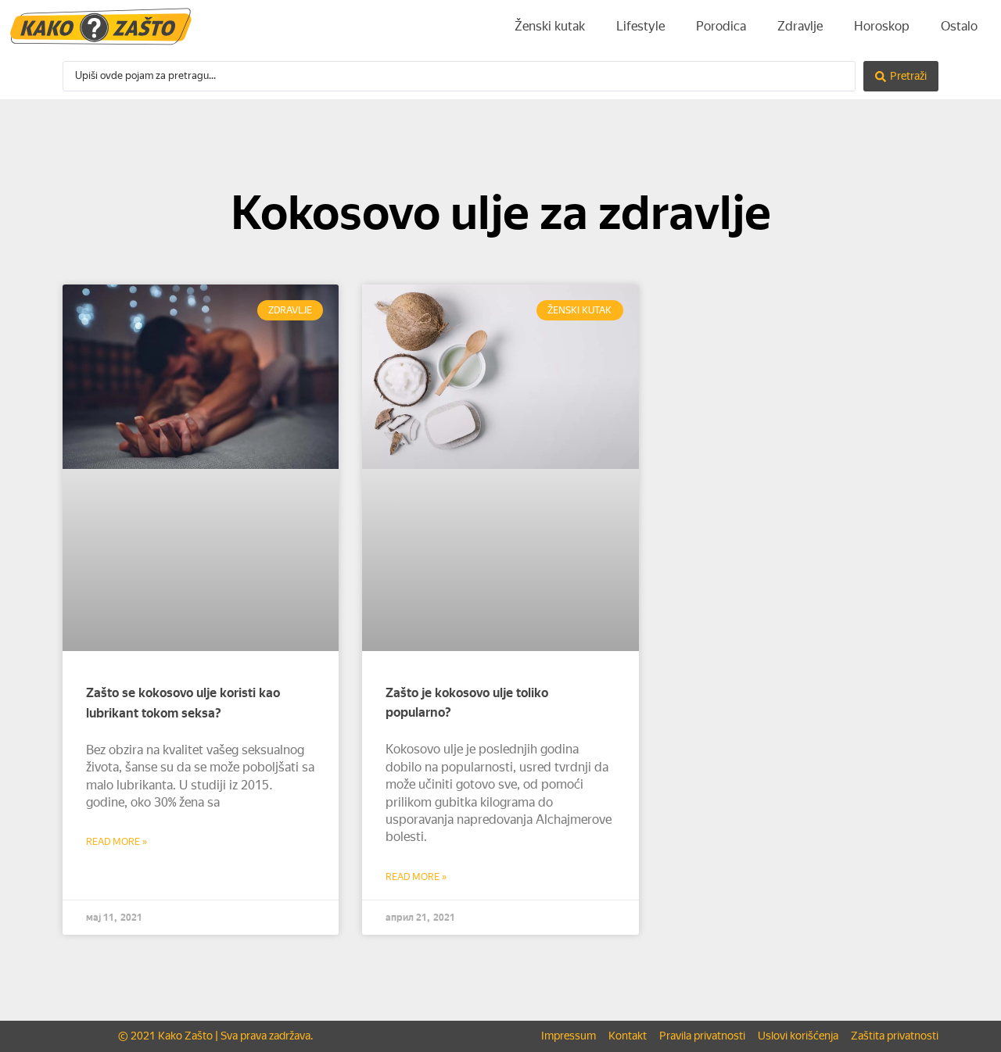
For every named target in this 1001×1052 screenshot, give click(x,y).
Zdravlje (800, 26)
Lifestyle (640, 26)
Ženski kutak (550, 26)
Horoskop (882, 26)
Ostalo (959, 26)
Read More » (116, 841)
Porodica (721, 26)
